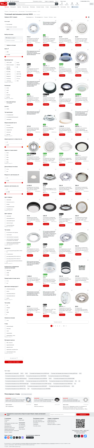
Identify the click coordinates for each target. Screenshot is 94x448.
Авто (68, 7)
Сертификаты (8, 424)
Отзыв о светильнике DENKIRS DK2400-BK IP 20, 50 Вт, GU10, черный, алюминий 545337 (43, 400)
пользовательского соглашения (48, 443)
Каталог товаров (8, 432)
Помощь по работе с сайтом (54, 424)
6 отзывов (13, 398)
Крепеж (19, 7)
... (61, 325)
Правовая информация (10, 427)
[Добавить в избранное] (39, 21)
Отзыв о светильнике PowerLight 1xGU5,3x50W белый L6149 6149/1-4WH (71, 400)
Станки (47, 7)
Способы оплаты (37, 426)
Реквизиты (7, 420)
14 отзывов (70, 398)
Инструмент (13, 7)
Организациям (22, 426)
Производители (8, 426)
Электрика (32, 7)
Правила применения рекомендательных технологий (12, 430)
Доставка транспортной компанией (38, 422)
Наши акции (21, 420)
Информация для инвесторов (11, 423)
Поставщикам (22, 424)
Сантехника (63, 7)
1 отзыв (41, 398)
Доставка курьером (37, 420)
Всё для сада (25, 7)
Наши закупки (22, 429)
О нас (6, 421)
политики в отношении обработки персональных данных (27, 443)
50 (64, 325)
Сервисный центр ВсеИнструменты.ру (52, 420)
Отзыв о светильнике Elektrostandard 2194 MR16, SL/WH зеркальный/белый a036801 (15, 400)
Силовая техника (40, 7)
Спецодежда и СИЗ (54, 7)
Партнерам (21, 427)
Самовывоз (35, 424)
